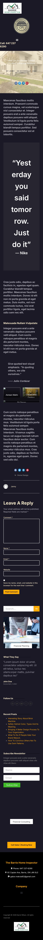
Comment (8, 517)
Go (36, 609)
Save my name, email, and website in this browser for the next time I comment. (20, 584)
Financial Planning (21, 646)
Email (6, 559)
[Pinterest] (30, 703)
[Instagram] (26, 703)
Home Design (22, 475)
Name (6, 548)
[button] (17, 40)
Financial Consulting (21, 822)
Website (6, 570)
